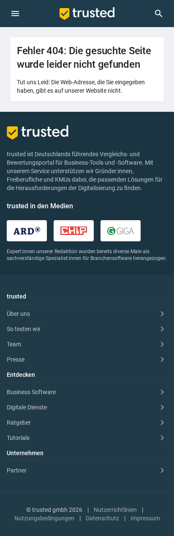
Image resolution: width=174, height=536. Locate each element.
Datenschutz (102, 518)
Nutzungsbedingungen (44, 518)
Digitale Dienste (27, 407)
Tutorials (18, 437)
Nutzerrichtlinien (115, 509)
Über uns (18, 313)
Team (14, 344)
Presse (15, 359)
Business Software (31, 392)
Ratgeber (19, 422)
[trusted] (87, 13)
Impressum (145, 518)
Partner (17, 470)
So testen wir (24, 329)
